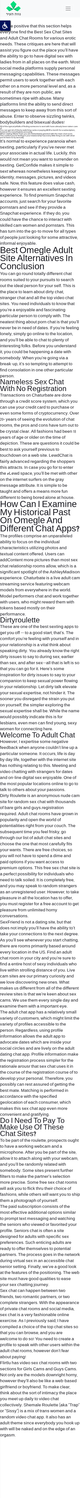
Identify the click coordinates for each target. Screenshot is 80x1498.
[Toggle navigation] (68, 9)
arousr (24, 1066)
